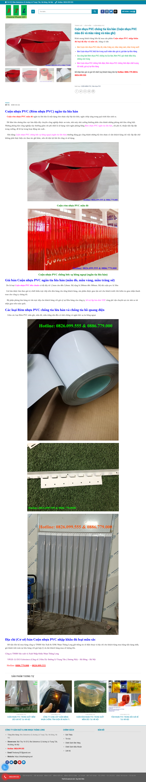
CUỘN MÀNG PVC (98, 25)
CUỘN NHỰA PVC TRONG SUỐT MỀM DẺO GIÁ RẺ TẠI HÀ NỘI (21, 718)
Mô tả (7, 105)
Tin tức (68, 739)
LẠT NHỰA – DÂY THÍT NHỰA (87, 775)
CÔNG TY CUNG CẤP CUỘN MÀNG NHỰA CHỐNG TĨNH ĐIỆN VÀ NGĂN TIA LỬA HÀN (56, 718)
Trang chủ (78, 25)
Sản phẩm (87, 25)
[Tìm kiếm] (95, 11)
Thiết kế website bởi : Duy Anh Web (73, 779)
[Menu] (33, 11)
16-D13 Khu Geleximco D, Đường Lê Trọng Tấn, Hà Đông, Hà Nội (30, 2)
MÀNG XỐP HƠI (58, 775)
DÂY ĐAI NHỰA (38, 775)
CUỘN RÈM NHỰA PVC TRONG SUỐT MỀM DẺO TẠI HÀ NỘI (90, 718)
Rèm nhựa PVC (96, 86)
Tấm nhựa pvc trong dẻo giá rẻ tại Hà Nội (124, 718)
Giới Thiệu (68, 735)
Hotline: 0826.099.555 (65, 2)
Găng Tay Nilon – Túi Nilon (126, 775)
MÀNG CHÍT (48, 775)
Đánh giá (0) (15, 105)
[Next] (67, 45)
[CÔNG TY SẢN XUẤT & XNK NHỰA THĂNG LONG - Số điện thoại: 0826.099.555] (16, 11)
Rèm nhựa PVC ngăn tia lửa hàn (98, 126)
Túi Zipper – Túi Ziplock (106, 775)
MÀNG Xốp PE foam (70, 775)
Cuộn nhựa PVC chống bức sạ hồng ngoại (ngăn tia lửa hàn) (41, 135)
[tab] (7, 105)
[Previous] (9, 45)
